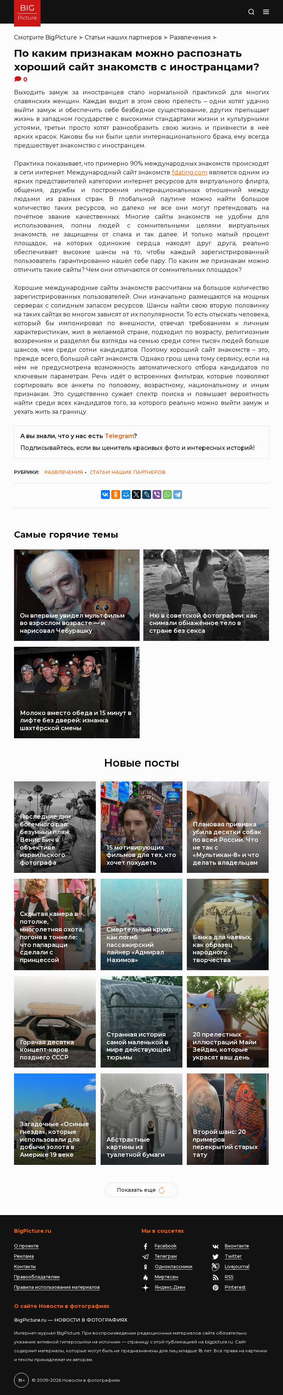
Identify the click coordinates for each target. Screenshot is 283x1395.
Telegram (119, 436)
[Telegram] (177, 494)
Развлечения (190, 37)
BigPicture (61, 37)
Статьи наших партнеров (123, 37)
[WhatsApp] (167, 494)
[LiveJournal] (146, 494)
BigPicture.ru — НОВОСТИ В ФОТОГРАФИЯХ (70, 1320)
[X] (136, 494)
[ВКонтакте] (105, 494)
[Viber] (157, 494)
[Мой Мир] (126, 494)
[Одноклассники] (115, 494)
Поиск (243, 11)
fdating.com (189, 172)
